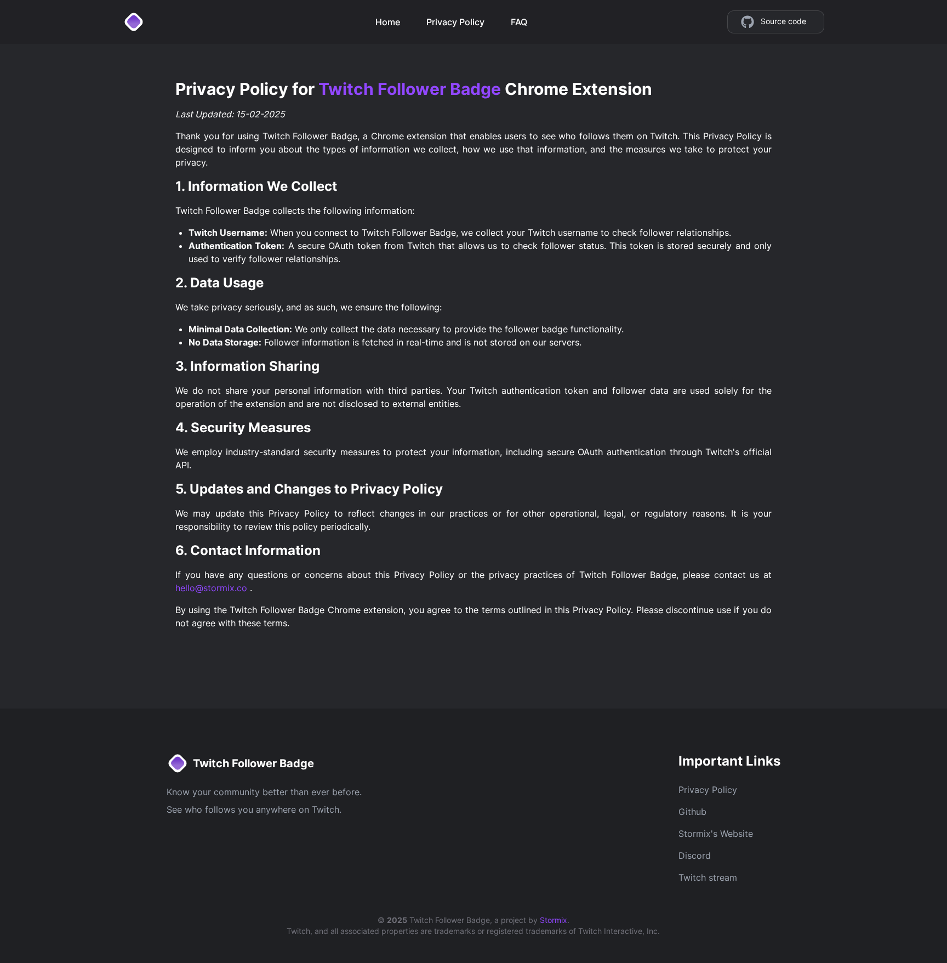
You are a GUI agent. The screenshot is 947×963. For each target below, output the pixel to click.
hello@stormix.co (212, 587)
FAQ (519, 21)
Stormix (553, 920)
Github (692, 811)
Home (387, 21)
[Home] (136, 22)
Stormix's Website (715, 833)
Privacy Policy (455, 21)
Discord (694, 855)
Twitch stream (707, 877)
